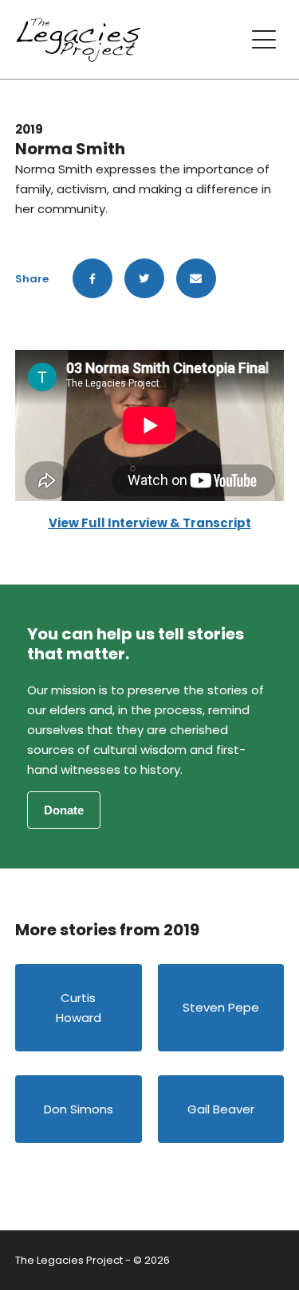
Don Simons (78, 1109)
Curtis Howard (78, 1007)
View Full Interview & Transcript (150, 523)
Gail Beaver (220, 1109)
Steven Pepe (221, 1007)
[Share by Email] (196, 278)
